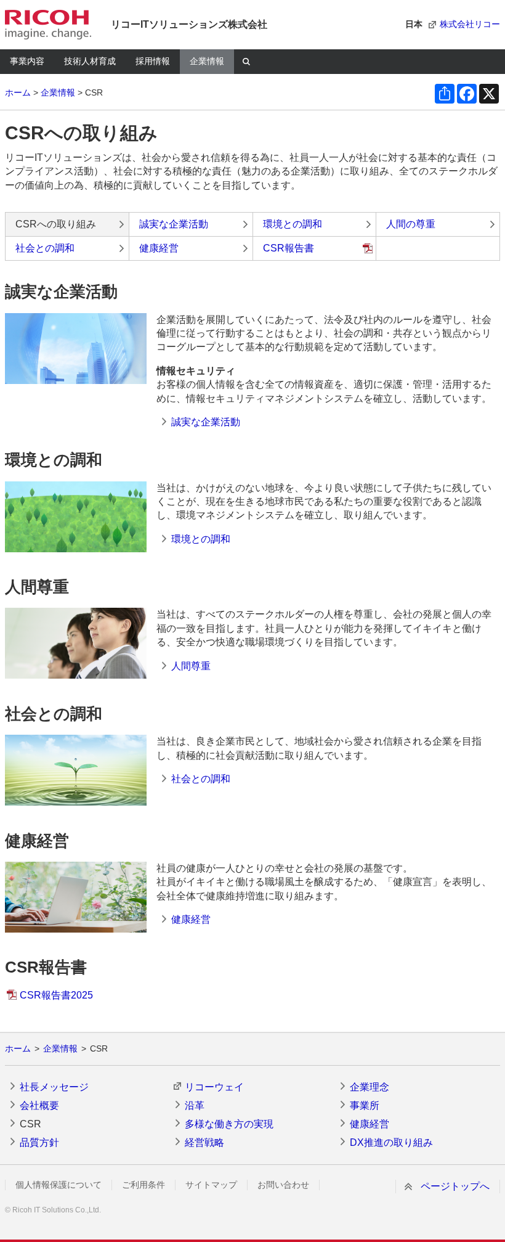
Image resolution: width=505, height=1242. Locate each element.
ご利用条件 (143, 1185)
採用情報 (152, 61)
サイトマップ (211, 1185)
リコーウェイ (214, 1087)
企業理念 (369, 1087)
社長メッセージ (54, 1087)
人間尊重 (191, 666)
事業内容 (27, 61)
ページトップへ (455, 1186)
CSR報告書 (288, 248)
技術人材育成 (90, 61)
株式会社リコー (470, 24)
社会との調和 (45, 248)
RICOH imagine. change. (48, 24)
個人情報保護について (58, 1185)
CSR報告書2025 (56, 995)
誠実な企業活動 (173, 224)
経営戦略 (204, 1142)
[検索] (246, 61)
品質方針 (39, 1142)
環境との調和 (292, 224)
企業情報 (207, 61)
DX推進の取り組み (391, 1142)
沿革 (194, 1105)
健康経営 (159, 248)
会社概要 (39, 1105)
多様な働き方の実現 (229, 1124)
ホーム (18, 92)
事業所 (364, 1105)
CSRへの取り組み (55, 224)
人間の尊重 (410, 224)
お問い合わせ (283, 1185)
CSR (30, 1124)
